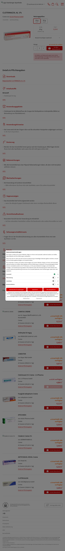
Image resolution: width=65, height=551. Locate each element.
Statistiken (9, 281)
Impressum (39, 298)
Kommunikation (10, 284)
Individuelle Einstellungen (16, 289)
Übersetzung (9, 277)
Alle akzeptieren (51, 289)
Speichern (35, 289)
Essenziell (8, 274)
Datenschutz (26, 298)
